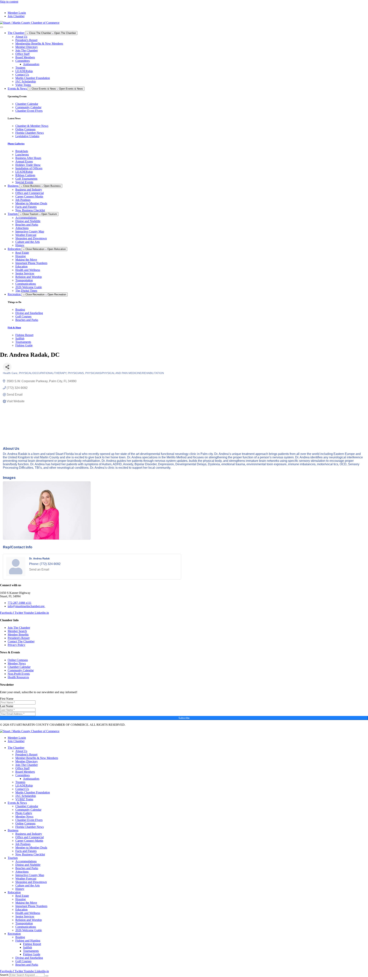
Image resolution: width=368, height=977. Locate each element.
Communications (25, 283)
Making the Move (26, 259)
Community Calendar (28, 809)
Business (13, 830)
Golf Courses (23, 961)
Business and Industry (28, 189)
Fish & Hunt (14, 327)
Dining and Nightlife (27, 221)
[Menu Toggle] (1, 27)
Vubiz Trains (23, 85)
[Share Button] (7, 367)
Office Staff (22, 54)
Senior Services (24, 273)
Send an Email (39, 569)
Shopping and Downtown (31, 238)
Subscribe (184, 718)
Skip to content (9, 1)
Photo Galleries (16, 143)
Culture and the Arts (27, 241)
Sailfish (27, 947)
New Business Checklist (30, 210)
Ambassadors (31, 64)
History (19, 245)
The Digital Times (26, 290)
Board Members (25, 57)
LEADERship (24, 71)
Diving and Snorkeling (29, 957)
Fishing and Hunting (27, 940)
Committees (22, 60)
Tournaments (31, 951)
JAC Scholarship (25, 81)
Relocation (14, 892)
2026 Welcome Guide (28, 287)
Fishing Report (32, 944)
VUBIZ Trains (24, 799)
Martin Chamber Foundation (32, 78)
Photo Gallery (23, 813)
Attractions (22, 228)
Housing (20, 256)
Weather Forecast (25, 235)
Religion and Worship (28, 276)
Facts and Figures (26, 206)
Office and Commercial (29, 193)
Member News (24, 816)
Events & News (17, 802)
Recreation (14, 933)
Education (21, 266)
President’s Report (26, 40)
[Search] (46, 975)
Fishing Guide (31, 954)
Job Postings (22, 200)
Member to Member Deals (31, 203)
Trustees (20, 67)
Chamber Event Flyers (29, 820)
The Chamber (16, 747)
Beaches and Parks (26, 224)
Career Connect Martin (29, 196)
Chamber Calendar (26, 806)
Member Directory (26, 47)
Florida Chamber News (29, 826)
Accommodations (26, 217)
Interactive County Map (29, 231)
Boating (20, 937)
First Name (6, 698)
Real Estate (22, 252)
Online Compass (25, 823)
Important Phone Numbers (31, 263)
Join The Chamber (26, 50)
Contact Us (22, 74)
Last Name (6, 706)
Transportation (24, 280)
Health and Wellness (27, 270)
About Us (21, 36)
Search (4, 974)
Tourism (13, 857)
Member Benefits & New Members (36, 758)
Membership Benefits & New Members (39, 43)
